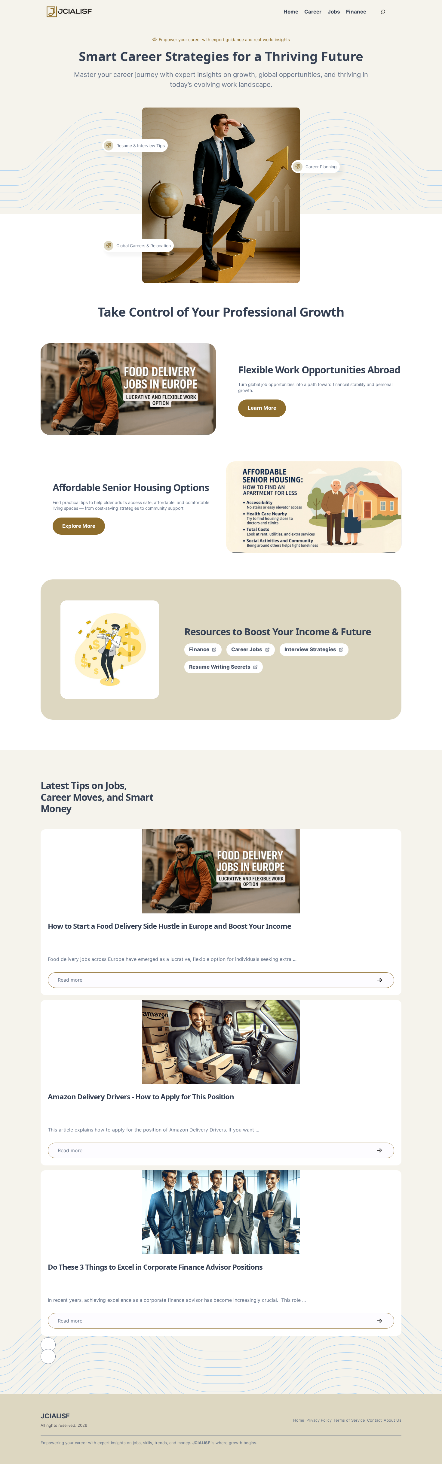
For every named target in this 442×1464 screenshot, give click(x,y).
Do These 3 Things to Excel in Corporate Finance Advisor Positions (155, 1267)
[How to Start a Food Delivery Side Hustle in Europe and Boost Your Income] (221, 871)
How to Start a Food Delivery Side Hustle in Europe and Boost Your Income (169, 926)
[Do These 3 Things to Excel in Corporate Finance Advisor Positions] (221, 1212)
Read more (70, 980)
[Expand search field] (383, 11)
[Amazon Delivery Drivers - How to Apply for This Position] (221, 1042)
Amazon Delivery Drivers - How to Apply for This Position (141, 1096)
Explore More (78, 526)
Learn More (262, 408)
